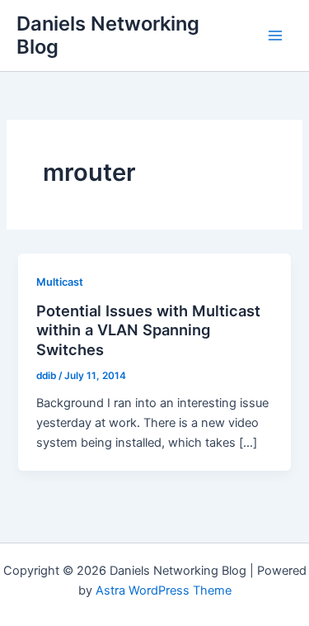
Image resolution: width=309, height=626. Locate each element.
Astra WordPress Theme (164, 590)
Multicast (59, 282)
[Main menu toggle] (275, 35)
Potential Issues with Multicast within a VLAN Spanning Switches (148, 329)
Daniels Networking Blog (107, 35)
